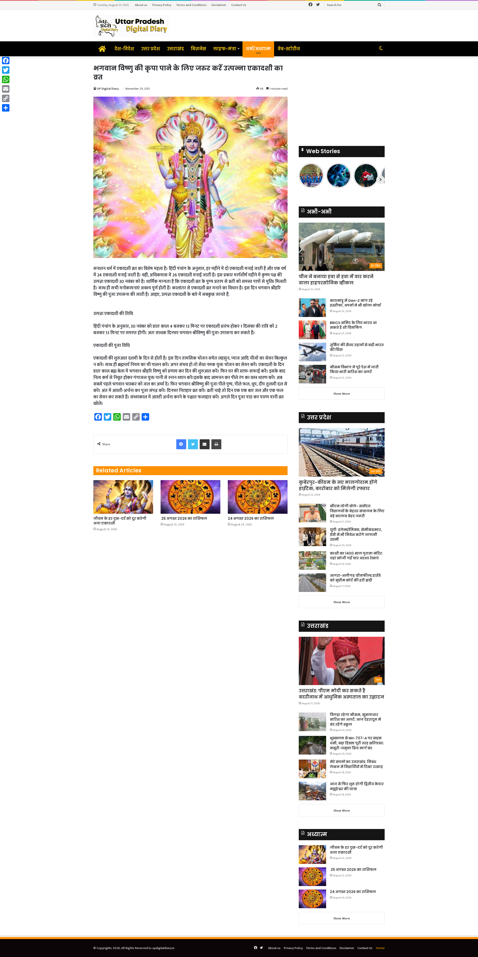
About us (141, 5)
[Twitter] (5, 70)
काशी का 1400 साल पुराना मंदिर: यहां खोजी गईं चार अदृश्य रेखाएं (356, 556)
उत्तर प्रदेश (150, 49)
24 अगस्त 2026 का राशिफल (251, 518)
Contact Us (238, 5)
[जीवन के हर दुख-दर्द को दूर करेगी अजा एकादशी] (123, 497)
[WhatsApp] (5, 79)
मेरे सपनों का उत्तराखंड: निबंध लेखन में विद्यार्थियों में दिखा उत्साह (356, 764)
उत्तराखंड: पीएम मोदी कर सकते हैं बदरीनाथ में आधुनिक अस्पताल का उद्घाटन (341, 694)
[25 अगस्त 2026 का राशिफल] (190, 497)
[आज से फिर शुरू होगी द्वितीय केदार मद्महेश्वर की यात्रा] (312, 791)
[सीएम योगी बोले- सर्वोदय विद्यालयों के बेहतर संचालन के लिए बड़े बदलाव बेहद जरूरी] (312, 513)
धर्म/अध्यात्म (258, 49)
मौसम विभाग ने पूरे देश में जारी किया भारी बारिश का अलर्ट (354, 370)
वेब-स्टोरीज (289, 49)
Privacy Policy (161, 5)
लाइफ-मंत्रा (224, 49)
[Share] (5, 108)
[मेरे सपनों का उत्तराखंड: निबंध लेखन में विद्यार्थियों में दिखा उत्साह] (312, 769)
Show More (341, 393)
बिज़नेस (198, 49)
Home (380, 948)
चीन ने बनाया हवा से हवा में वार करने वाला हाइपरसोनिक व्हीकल (336, 279)
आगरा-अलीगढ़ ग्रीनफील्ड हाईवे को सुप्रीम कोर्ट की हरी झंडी (355, 578)
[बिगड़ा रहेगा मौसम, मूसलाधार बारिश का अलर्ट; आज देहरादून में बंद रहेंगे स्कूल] (312, 721)
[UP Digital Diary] (131, 25)
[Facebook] (5, 60)
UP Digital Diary (108, 88)
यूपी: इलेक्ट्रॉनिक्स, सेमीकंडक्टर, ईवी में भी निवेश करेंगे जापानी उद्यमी (356, 534)
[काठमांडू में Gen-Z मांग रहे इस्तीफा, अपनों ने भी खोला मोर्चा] (312, 307)
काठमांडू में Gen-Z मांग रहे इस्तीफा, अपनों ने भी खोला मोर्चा (355, 303)
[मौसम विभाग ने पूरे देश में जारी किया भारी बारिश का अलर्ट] (312, 374)
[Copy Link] (5, 98)
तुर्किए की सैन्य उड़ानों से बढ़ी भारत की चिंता (357, 347)
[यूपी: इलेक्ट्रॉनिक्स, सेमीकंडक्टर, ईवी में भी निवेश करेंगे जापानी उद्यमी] (312, 536)
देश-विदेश (124, 49)
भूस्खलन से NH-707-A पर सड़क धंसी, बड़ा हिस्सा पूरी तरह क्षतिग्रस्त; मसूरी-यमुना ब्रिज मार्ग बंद (357, 743)
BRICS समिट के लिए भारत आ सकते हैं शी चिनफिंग (353, 325)
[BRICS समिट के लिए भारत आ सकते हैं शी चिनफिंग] (312, 329)
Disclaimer (219, 5)
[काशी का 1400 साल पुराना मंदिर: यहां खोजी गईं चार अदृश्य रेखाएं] (312, 560)
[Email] (5, 89)
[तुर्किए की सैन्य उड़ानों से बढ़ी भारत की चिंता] (312, 352)
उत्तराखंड (175, 49)
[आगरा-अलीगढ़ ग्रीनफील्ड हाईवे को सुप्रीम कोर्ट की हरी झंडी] (312, 582)
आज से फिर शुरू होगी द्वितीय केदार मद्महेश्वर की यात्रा (357, 786)
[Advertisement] (342, 98)
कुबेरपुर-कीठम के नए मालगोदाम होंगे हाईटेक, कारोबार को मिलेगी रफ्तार (338, 485)
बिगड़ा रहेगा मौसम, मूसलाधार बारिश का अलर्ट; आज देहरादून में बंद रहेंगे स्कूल (355, 719)
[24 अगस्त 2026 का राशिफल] (258, 497)
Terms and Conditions (191, 5)
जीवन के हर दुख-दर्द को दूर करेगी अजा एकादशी (119, 521)
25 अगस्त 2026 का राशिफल (184, 518)
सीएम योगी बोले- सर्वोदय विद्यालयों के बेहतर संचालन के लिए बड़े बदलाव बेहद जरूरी (357, 511)
